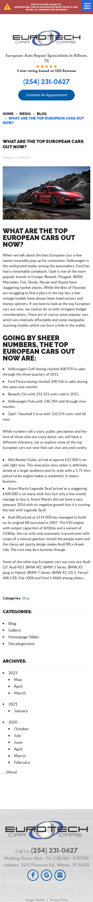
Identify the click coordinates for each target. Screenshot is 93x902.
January (21, 710)
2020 (12, 722)
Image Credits (35, 900)
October (21, 728)
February (22, 762)
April (18, 686)
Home (8, 114)
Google (46, 875)
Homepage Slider (23, 636)
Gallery (14, 630)
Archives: (14, 661)
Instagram (60, 875)
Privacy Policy (59, 900)
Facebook (33, 875)
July (17, 735)
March (20, 693)
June (18, 742)
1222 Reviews (65, 71)
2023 (12, 672)
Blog (42, 114)
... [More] (10, 772)
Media (25, 114)
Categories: (17, 611)
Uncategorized (21, 643)
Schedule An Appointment (46, 94)
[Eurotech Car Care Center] (46, 38)
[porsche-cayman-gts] (46, 218)
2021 (12, 704)
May (18, 679)
